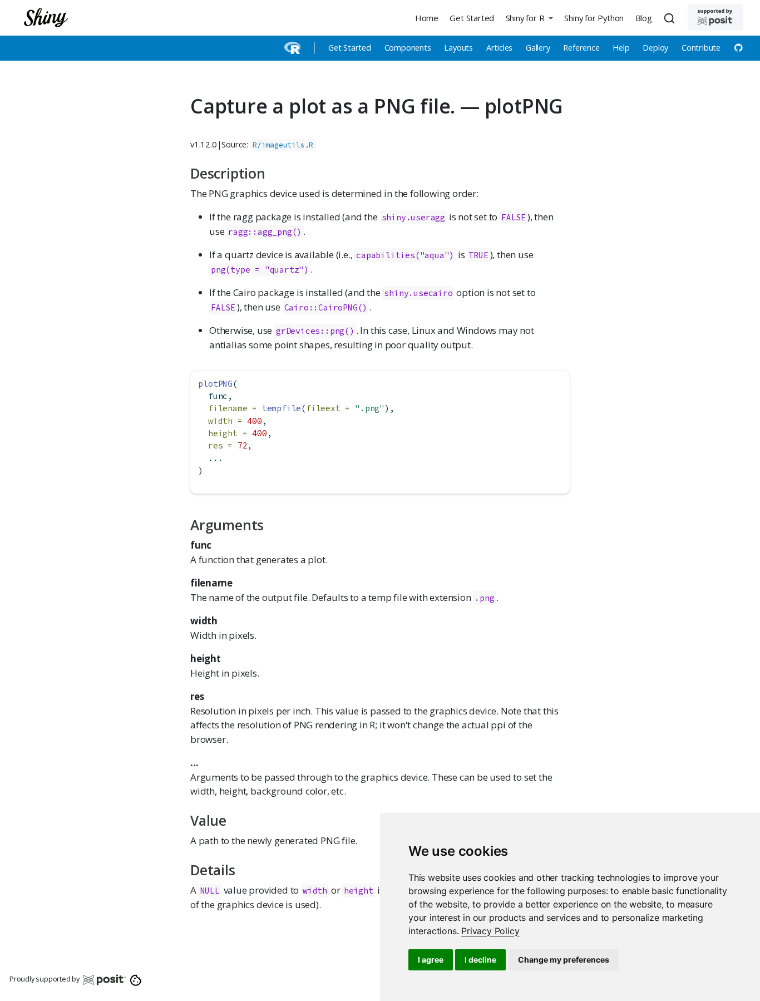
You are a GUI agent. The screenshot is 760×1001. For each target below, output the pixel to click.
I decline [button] (480, 959)
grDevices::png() (315, 331)
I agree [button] (430, 959)
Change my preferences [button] (563, 959)
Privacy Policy (490, 930)
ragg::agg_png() (265, 231)
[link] (490, 930)
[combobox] (671, 18)
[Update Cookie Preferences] (136, 979)
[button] (529, 17)
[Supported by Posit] (715, 17)
